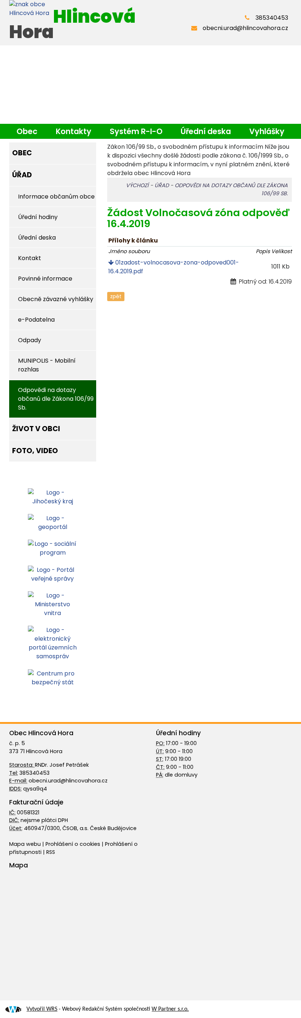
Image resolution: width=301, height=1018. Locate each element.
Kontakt (29, 258)
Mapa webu (25, 844)
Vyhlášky (266, 131)
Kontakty (73, 131)
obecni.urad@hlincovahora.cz (245, 28)
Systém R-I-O (136, 131)
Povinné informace (45, 278)
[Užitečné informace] (52, 677)
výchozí (137, 185)
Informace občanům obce (56, 196)
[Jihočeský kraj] (52, 496)
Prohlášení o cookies (74, 844)
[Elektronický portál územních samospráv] (52, 643)
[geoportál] (52, 522)
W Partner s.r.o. (170, 1009)
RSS (50, 852)
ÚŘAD (22, 175)
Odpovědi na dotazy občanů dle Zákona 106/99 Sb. (56, 399)
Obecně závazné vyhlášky (55, 299)
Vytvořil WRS (41, 1009)
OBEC (22, 153)
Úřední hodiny (38, 217)
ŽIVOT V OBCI (36, 429)
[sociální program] (52, 548)
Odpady (29, 340)
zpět (116, 296)
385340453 (271, 18)
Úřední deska (206, 131)
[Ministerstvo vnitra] (52, 604)
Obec (27, 131)
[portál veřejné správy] (52, 574)
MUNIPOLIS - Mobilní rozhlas (47, 365)
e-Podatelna (36, 319)
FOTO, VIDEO (35, 451)
